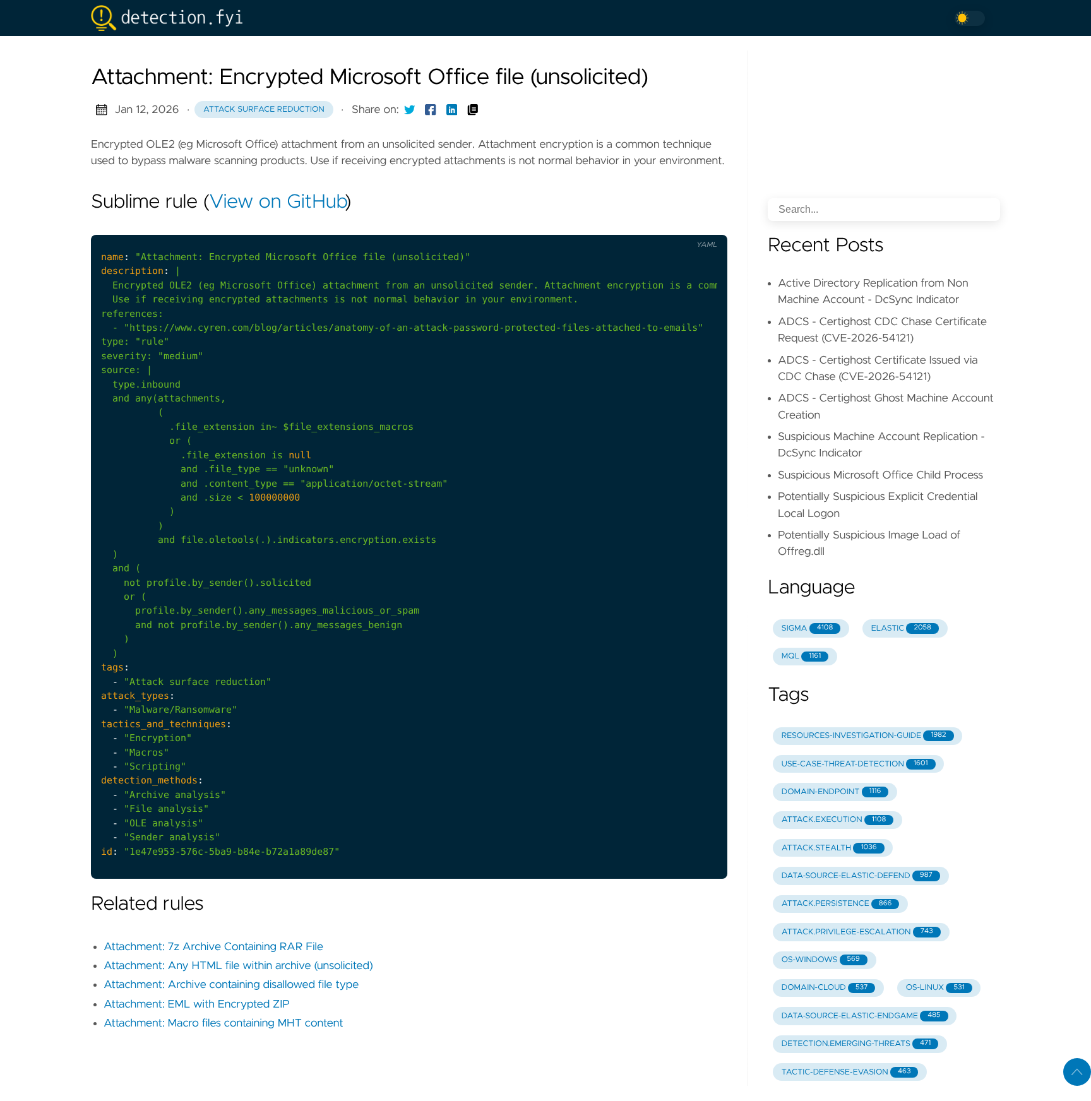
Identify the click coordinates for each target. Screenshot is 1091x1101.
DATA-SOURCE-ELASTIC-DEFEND (857, 876)
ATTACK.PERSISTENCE (837, 904)
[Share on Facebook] (430, 110)
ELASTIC (901, 628)
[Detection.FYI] (172, 18)
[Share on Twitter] (409, 110)
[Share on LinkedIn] (452, 110)
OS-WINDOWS (821, 960)
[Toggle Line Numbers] (675, 224)
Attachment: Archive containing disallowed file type (231, 985)
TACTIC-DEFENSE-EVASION (846, 1072)
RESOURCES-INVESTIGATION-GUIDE (864, 736)
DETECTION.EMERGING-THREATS (856, 1044)
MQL (801, 656)
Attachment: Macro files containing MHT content (223, 1023)
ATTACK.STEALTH (829, 848)
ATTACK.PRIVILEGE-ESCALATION (857, 932)
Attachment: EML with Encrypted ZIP (197, 1004)
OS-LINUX (935, 988)
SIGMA (807, 628)
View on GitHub (277, 202)
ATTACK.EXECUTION (834, 820)
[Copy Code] (649, 224)
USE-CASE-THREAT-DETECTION (855, 764)
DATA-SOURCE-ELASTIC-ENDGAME (861, 1016)
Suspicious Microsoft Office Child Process (880, 475)
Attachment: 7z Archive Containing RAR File (213, 947)
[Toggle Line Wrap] (701, 224)
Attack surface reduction (264, 109)
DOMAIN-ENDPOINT (831, 792)
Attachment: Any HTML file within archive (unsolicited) (238, 966)
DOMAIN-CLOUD (825, 988)
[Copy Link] (473, 110)
